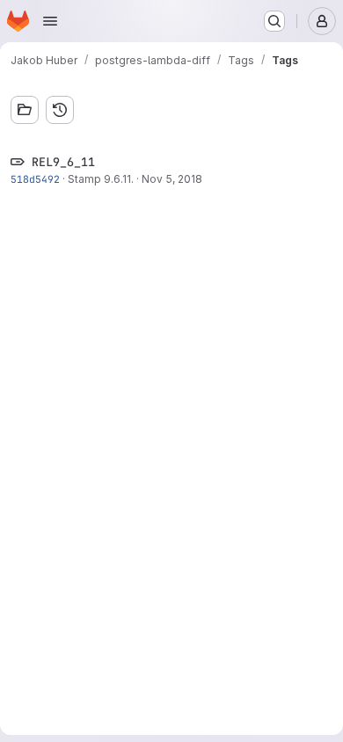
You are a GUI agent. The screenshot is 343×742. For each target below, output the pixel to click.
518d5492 (35, 179)
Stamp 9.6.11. (101, 179)
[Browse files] (25, 110)
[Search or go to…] (274, 21)
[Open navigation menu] (50, 21)
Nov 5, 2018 (172, 179)
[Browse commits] (60, 110)
